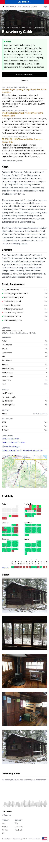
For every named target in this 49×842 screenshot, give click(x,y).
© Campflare (6, 839)
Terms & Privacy (34, 839)
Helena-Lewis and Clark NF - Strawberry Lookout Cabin (22, 451)
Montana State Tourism (10, 439)
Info (19, 7)
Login (45, 7)
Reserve (24, 80)
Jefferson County (19, 27)
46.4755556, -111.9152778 (12, 331)
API (3, 833)
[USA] (44, 838)
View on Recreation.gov (10, 447)
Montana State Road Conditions (13, 443)
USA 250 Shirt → (24, 2)
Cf (3, 6)
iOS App (5, 830)
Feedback (18, 830)
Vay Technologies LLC (20, 839)
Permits (13, 7)
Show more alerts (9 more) (12, 161)
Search (34, 7)
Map (7, 7)
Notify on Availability (24, 74)
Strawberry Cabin (9, 567)
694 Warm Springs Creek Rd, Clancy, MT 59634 (19, 333)
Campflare (6, 811)
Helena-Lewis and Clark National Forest (14, 87)
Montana (5, 27)
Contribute (26, 7)
